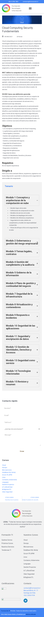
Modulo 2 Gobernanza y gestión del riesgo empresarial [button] (22, 242)
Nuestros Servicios (8, 547)
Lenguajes (5, 482)
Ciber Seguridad (7, 492)
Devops (4, 467)
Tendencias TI (6, 550)
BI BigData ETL (6, 489)
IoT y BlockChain (7, 487)
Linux (3, 477)
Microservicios (7, 470)
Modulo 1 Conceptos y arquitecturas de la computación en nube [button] (18, 200)
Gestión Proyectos (8, 484)
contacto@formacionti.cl (32, 588)
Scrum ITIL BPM (7, 475)
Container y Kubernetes (9, 479)
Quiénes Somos (7, 540)
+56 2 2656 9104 (29, 595)
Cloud (4, 465)
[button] (30, 8)
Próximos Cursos (7, 543)
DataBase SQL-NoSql (8, 472)
